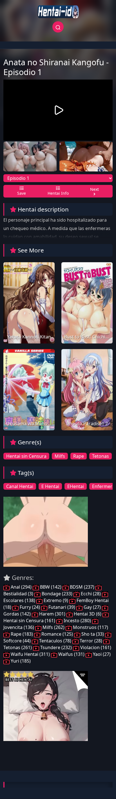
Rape (78, 456)
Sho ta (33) (92, 634)
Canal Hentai (19, 486)
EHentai (75, 486)
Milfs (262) (53, 627)
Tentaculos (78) (55, 641)
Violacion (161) (95, 647)
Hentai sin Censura (26, 456)
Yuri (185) (20, 661)
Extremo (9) (56, 600)
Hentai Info (58, 193)
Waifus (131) (71, 654)
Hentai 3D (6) (87, 614)
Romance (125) (57, 634)
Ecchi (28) (91, 594)
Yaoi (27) (101, 654)
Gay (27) (92, 607)
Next (94, 189)
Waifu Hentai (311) (30, 654)
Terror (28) (91, 641)
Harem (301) (52, 614)
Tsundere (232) (56, 647)
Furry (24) (30, 607)
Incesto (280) (77, 620)
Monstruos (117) (90, 627)
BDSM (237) (82, 587)
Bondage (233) (57, 594)
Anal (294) (21, 587)
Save (21, 193)
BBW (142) (51, 587)
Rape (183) (22, 634)
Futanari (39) (61, 607)
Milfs (60, 456)
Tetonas (100, 456)
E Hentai (50, 486)
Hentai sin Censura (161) (29, 620)
